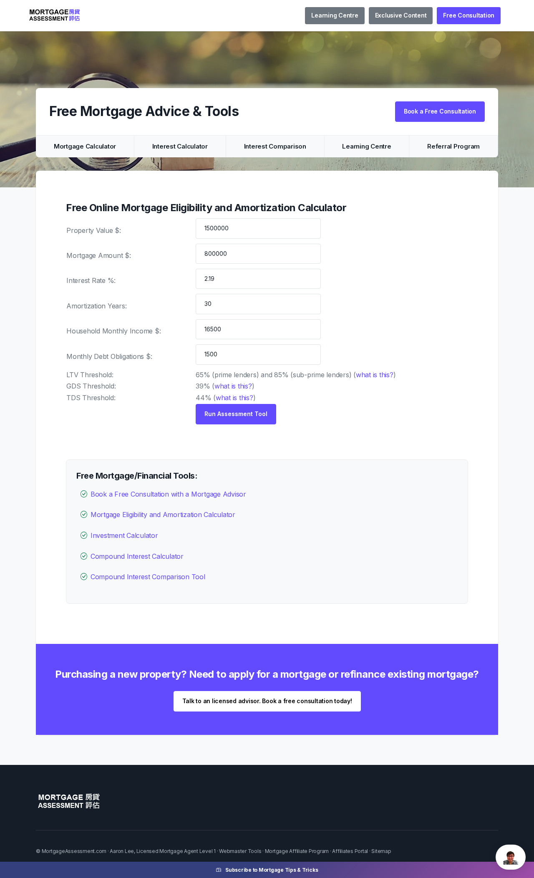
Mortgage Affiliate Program (297, 851)
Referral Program (453, 146)
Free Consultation (468, 15)
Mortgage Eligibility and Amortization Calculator (163, 514)
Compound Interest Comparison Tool (148, 577)
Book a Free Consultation (440, 111)
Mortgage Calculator (85, 146)
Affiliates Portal (350, 851)
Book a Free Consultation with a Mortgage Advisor (168, 494)
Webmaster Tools (240, 851)
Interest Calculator (180, 146)
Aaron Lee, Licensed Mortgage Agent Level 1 (163, 851)
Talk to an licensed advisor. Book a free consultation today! (267, 700)
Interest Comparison (275, 146)
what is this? (374, 375)
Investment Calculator (124, 535)
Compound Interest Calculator (137, 556)
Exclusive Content (401, 15)
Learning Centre (334, 15)
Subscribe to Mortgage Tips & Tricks (271, 870)
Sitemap (381, 851)
